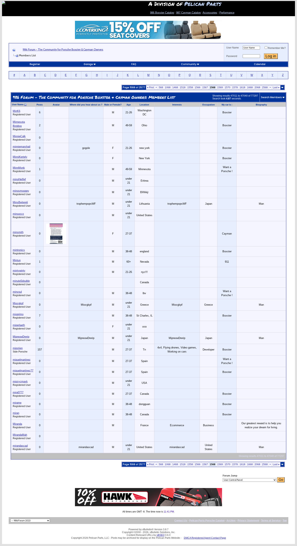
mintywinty (19, 270)
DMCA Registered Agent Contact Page (205, 538)
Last (276, 87)
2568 (265, 87)
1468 (175, 87)
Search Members (271, 97)
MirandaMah (20, 434)
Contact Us (180, 520)
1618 (242, 87)
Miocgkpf (18, 303)
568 (161, 87)
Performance (226, 12)
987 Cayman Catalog (188, 12)
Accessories (210, 12)
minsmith (18, 232)
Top (285, 520)
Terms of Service (271, 520)
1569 (220, 87)
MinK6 (16, 111)
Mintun (17, 260)
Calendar (259, 64)
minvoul (17, 291)
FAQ (133, 64)
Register (35, 64)
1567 (205, 87)
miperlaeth (19, 325)
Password (231, 56)
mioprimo (18, 314)
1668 (250, 87)
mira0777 (18, 392)
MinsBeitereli (20, 202)
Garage (88, 64)
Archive (231, 520)
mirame (17, 402)
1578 (235, 87)
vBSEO (160, 535)
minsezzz (18, 213)
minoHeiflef (19, 179)
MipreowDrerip (21, 336)
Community (188, 64)
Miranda (17, 423)
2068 (257, 87)
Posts (40, 104)
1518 (182, 87)
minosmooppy (21, 190)
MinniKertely (20, 156)
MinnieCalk (19, 136)
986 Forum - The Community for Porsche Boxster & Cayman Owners (63, 49)
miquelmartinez (22, 359)
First (150, 87)
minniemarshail (21, 146)
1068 (168, 87)
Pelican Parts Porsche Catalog (206, 520)
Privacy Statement (248, 520)
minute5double (21, 280)
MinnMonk (19, 167)
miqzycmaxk (20, 381)
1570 (227, 87)
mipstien (18, 348)
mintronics (19, 249)
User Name (232, 47)
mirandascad (20, 445)
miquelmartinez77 (23, 370)
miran (16, 412)
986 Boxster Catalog (162, 12)
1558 (190, 87)
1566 (197, 87)
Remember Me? (277, 48)
